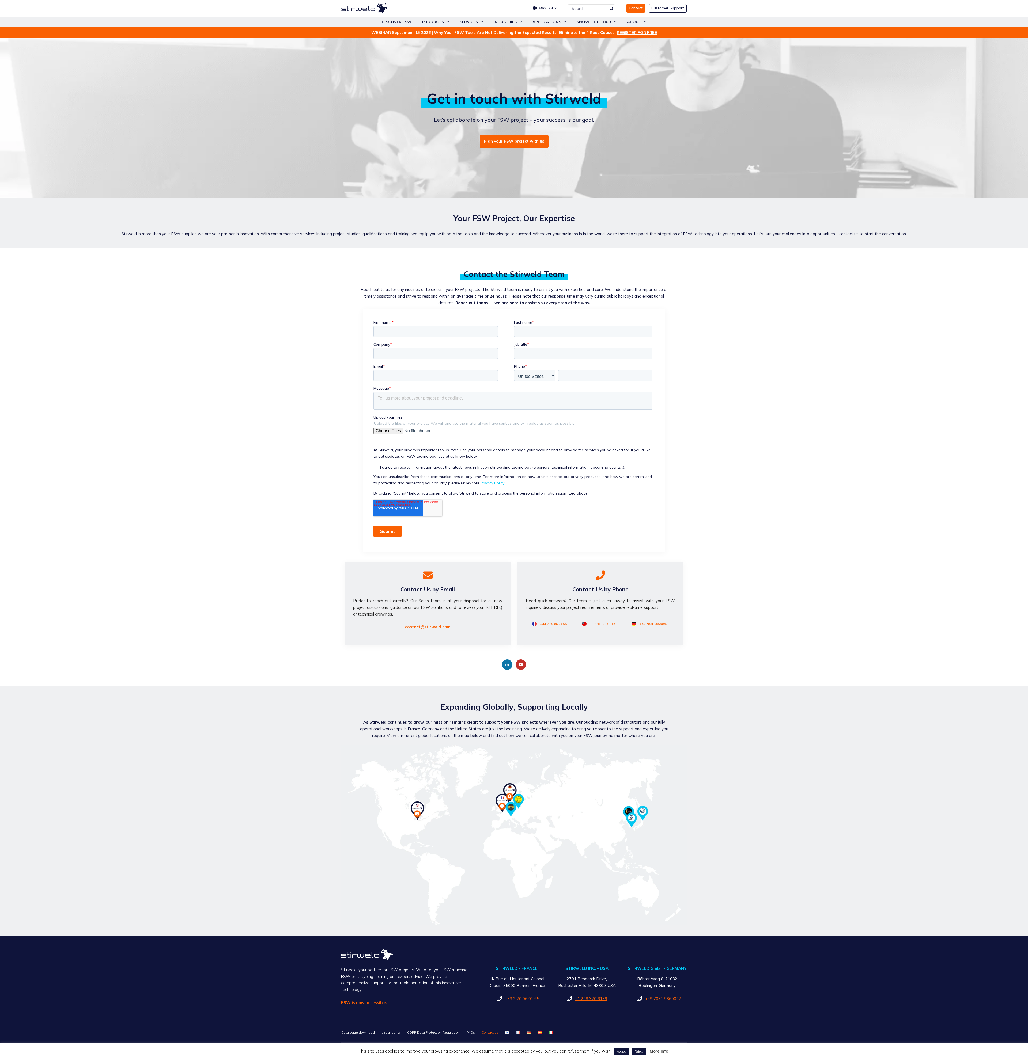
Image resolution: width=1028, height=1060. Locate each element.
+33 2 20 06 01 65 (553, 624)
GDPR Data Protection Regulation (433, 1032)
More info (659, 1051)
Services (469, 22)
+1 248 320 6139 (602, 624)
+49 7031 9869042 (653, 624)
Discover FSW (396, 22)
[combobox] (587, 8)
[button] (548, 8)
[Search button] (611, 8)
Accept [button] (621, 1051)
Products (433, 22)
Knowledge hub (594, 22)
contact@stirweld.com (428, 626)
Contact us (490, 1032)
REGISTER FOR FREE (637, 32)
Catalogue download (358, 1032)
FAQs (470, 1032)
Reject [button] (639, 1051)
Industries (505, 22)
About (634, 22)
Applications (546, 22)
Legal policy (390, 1032)
